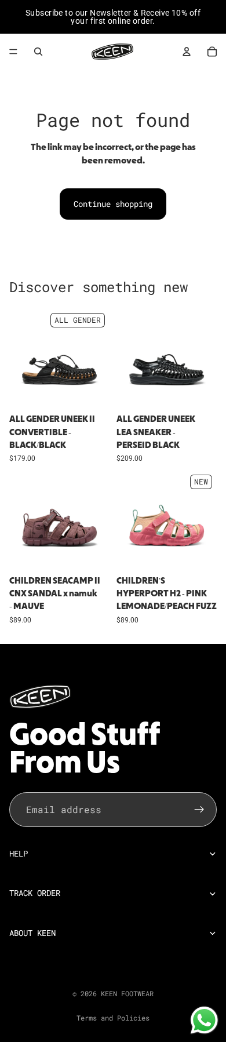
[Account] (186, 51)
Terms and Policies (113, 1017)
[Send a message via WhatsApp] (204, 1020)
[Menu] (13, 51)
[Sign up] (199, 809)
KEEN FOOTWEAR (127, 993)
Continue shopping (113, 203)
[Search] (38, 51)
